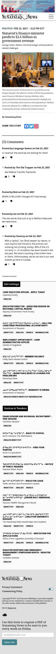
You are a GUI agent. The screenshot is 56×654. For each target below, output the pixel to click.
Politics (7, 28)
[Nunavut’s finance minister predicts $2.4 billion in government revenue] (28, 70)
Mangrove (12, 608)
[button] (4, 615)
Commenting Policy (12, 591)
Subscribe (9, 642)
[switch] (51, 589)
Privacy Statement (12, 587)
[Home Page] (19, 17)
